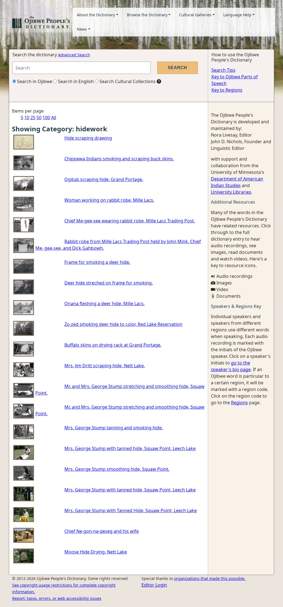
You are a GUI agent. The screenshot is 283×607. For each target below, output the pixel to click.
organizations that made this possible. (209, 578)
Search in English (75, 81)
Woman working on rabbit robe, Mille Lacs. (109, 200)
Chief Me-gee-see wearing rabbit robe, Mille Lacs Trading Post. (129, 221)
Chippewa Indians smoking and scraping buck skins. (119, 159)
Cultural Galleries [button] (195, 14)
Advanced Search (74, 54)
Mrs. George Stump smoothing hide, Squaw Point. (116, 469)
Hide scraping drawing (88, 138)
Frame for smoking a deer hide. (97, 262)
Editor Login (154, 585)
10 (26, 118)
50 (38, 118)
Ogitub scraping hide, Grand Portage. (103, 179)
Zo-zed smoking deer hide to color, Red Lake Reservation (123, 324)
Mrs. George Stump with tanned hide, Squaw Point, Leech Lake (130, 448)
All (53, 118)
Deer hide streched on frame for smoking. (108, 283)
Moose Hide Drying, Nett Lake (95, 552)
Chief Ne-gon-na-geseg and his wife (101, 531)
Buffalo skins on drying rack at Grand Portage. (112, 345)
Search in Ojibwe (34, 81)
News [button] (82, 29)
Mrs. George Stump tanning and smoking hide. (113, 428)
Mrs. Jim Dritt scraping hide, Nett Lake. (104, 366)
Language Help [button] (237, 14)
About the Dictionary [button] (96, 14)
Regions (239, 403)
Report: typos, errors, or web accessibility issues (56, 598)
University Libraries (231, 192)
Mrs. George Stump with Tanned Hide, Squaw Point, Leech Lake (130, 510)
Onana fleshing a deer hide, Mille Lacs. (104, 303)
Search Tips (223, 70)
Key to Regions (226, 90)
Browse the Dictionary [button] (147, 14)
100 (46, 118)
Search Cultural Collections (127, 81)
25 (32, 118)
